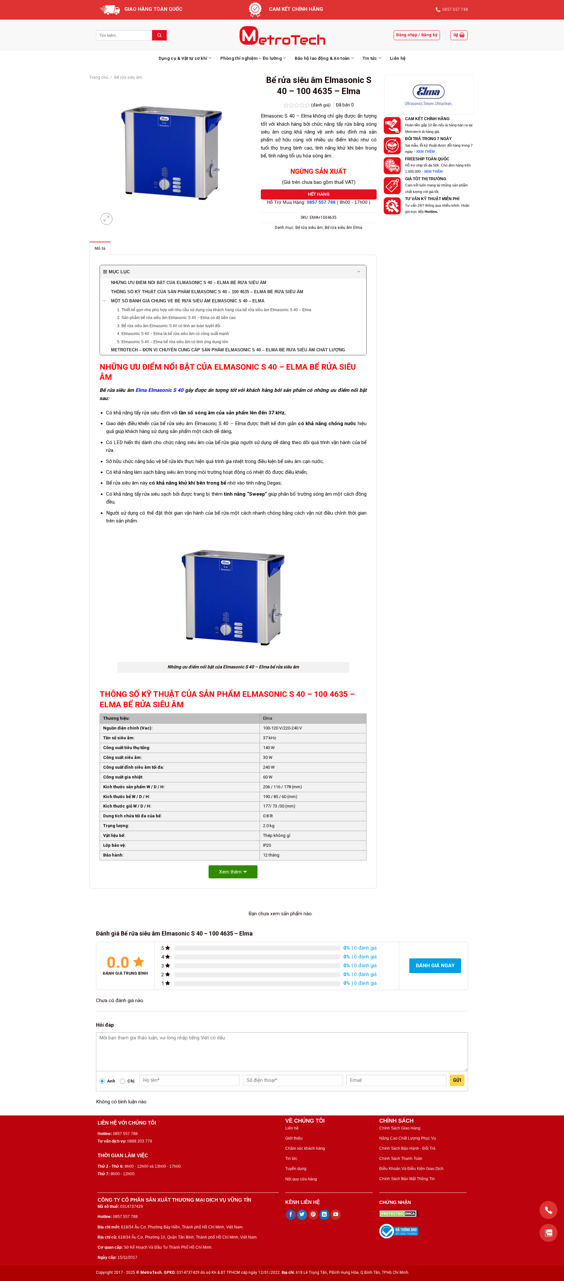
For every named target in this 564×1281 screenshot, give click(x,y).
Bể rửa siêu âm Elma (343, 227)
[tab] (100, 248)
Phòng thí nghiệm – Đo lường (251, 58)
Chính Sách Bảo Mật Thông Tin (407, 1179)
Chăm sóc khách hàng (305, 1148)
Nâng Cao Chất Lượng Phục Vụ (407, 1138)
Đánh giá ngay (435, 966)
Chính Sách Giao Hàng (399, 1128)
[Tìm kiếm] (159, 35)
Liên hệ (397, 58)
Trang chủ (98, 77)
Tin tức (370, 58)
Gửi (457, 1080)
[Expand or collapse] (359, 271)
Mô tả (100, 248)
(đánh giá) (321, 104)
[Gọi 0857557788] (548, 1210)
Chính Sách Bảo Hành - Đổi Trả (407, 1148)
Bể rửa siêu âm (128, 77)
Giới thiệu (294, 1138)
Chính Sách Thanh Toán (400, 1158)
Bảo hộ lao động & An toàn (322, 58)
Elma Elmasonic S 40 (159, 390)
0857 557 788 (321, 202)
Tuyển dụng (295, 1168)
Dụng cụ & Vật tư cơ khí (183, 58)
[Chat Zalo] (548, 1233)
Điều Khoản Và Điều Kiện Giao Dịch (411, 1168)
